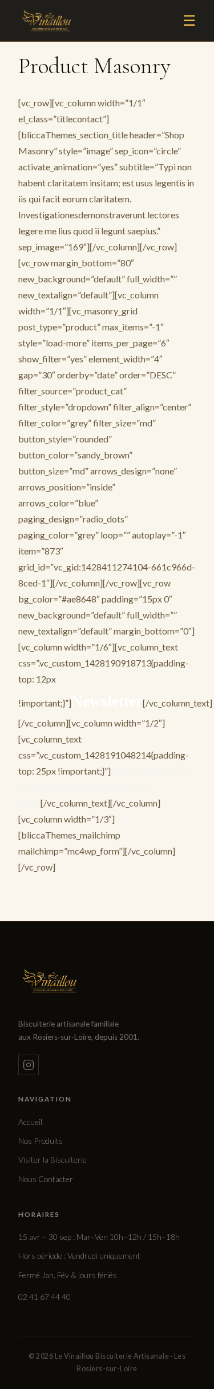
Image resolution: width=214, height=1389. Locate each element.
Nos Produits (40, 1140)
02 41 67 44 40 (44, 1297)
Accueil (30, 1122)
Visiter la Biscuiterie (52, 1159)
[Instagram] (28, 1065)
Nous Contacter (45, 1179)
